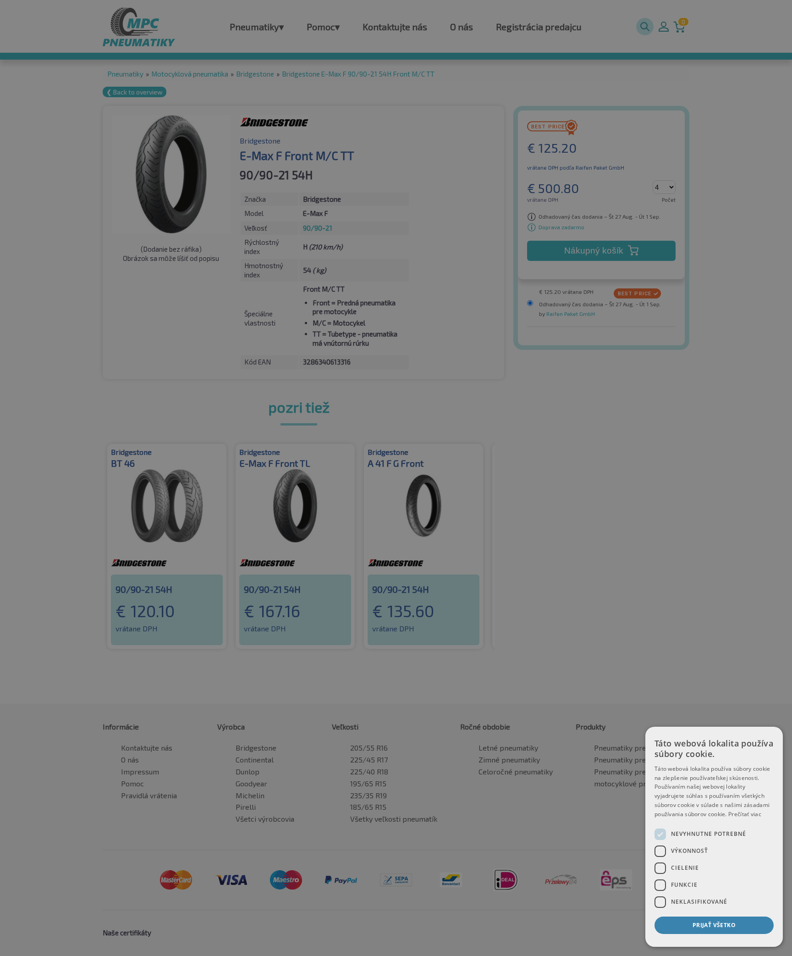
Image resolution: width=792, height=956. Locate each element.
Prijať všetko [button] (714, 925)
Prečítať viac (744, 814)
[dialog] (714, 837)
